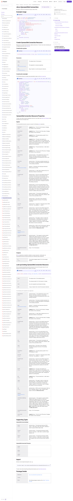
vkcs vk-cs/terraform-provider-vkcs (35, 474)
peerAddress (20, 135)
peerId (19, 139)
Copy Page (56, 42)
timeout (19, 435)
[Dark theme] (4, 499)
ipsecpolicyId (20, 131)
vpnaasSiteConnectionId (22, 247)
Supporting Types (57, 35)
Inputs (56, 29)
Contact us (60, 1)
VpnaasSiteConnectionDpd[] (22, 167)
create (19, 446)
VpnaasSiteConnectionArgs (42, 54)
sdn (18, 225)
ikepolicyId (19, 127)
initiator (19, 170)
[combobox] (6, 5)
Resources (28, 46)
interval (19, 430)
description (20, 161)
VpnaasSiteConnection (36, 4)
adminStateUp (20, 154)
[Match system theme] (5, 499)
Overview (2, 12)
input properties (43, 76)
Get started (69, 1)
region (19, 217)
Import (55, 37)
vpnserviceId (20, 150)
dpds (18, 166)
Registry (40, 1)
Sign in (65, 1)
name (19, 198)
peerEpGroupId (20, 207)
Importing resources (42, 468)
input (39, 124)
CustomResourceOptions (21, 70)
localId (19, 184)
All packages (4, 8)
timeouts (19, 230)
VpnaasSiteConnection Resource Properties (61, 27)
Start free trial (61, 50)
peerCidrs (19, 203)
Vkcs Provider (26, 4)
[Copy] (50, 18)
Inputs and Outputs (45, 118)
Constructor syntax (58, 23)
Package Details (57, 39)
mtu (18, 193)
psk (18, 146)
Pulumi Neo (46, 1)
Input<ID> (35, 273)
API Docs (2, 14)
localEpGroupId (20, 174)
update (19, 454)
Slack (51, 1)
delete (19, 450)
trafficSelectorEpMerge (22, 235)
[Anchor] (39, 7)
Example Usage (57, 20)
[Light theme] (2, 499)
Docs (35, 1)
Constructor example (58, 25)
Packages (21, 4)
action (19, 425)
